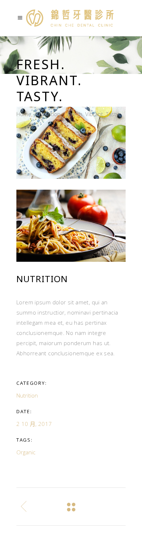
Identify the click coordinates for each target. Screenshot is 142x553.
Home (23, 114)
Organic (25, 452)
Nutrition (49, 114)
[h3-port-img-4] (71, 143)
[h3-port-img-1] (71, 226)
